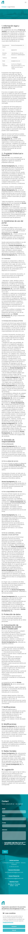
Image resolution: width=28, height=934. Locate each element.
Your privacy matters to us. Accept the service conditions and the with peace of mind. (15, 844)
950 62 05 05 (14, 866)
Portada (4, 7)
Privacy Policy (9, 844)
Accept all (14, 926)
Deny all (14, 930)
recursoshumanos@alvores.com (14, 878)
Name (4, 809)
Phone (4, 822)
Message (4, 829)
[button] (25, 2)
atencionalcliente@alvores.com (14, 872)
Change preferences (8, 922)
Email (4, 816)
